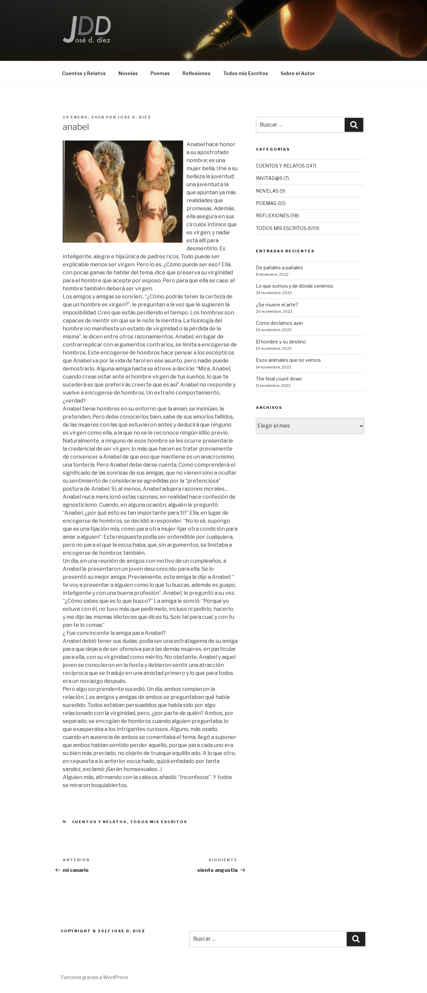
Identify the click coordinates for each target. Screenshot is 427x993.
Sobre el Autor (298, 73)
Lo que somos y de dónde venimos (294, 286)
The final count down (279, 379)
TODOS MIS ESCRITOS (158, 821)
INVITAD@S (269, 178)
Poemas (160, 73)
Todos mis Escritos (245, 73)
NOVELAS (267, 191)
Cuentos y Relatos (84, 73)
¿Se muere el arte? (277, 304)
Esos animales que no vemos (288, 360)
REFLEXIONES (272, 215)
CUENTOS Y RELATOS (99, 821)
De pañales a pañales (279, 267)
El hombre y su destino (281, 341)
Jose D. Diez (134, 117)
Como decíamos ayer (279, 323)
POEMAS (266, 203)
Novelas (128, 73)
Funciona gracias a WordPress (94, 977)
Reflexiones (196, 73)
